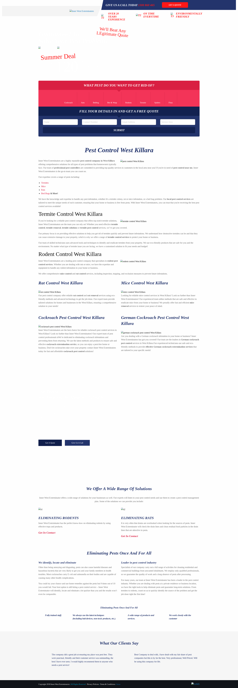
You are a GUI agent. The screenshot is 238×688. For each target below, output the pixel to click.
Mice (43, 186)
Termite (143, 103)
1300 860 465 (146, 5)
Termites (45, 183)
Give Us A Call (77, 443)
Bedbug (96, 103)
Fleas (171, 103)
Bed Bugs (45, 193)
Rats (43, 190)
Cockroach (68, 103)
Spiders (157, 103)
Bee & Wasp (112, 103)
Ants (83, 103)
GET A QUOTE (175, 5)
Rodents (128, 103)
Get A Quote (50, 443)
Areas (118, 684)
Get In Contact (47, 532)
